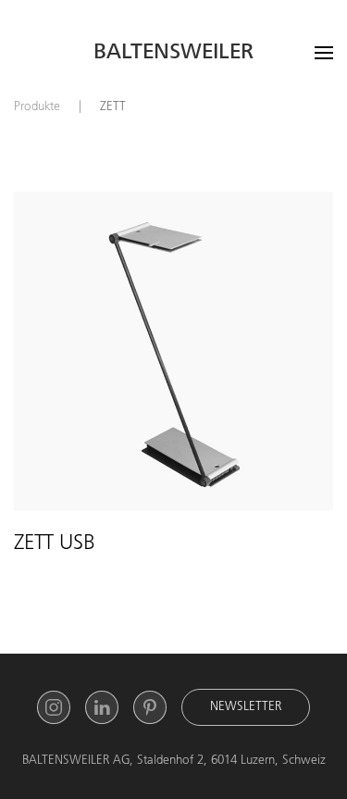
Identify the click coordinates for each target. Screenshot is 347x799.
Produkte (37, 107)
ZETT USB (54, 544)
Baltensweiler (173, 54)
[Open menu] (324, 53)
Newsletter (245, 707)
